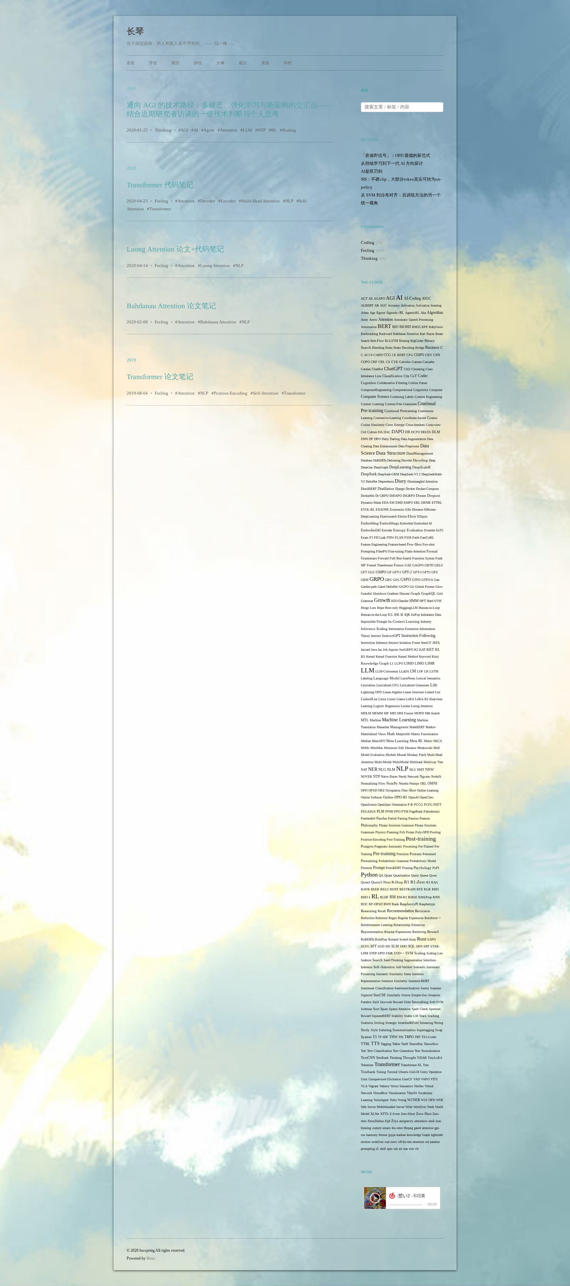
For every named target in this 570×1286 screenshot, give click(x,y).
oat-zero (391, 1142)
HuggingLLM (408, 608)
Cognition (368, 383)
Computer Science (375, 397)
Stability (397, 1016)
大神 (220, 63)
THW (393, 1037)
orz (427, 1142)
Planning (392, 832)
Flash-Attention (415, 551)
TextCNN (368, 1058)
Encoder (228, 200)
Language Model (386, 678)
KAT (422, 649)
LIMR (429, 663)
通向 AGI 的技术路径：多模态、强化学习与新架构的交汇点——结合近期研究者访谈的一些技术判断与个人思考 (229, 109)
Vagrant (373, 1086)
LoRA (410, 699)
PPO (397, 811)
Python (369, 874)
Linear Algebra (392, 692)
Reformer (381, 918)
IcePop (415, 614)
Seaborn (366, 960)
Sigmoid (366, 995)
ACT (364, 298)
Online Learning (427, 790)
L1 (392, 663)
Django (400, 489)
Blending (378, 347)
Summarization (404, 1030)
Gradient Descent (398, 593)
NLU (412, 769)
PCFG (428, 804)
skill (383, 1149)
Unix (364, 1079)
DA (380, 432)
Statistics (367, 1023)
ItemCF (426, 642)
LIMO (419, 663)
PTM (404, 811)
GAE (408, 565)
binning (366, 1128)
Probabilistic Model (423, 861)
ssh (396, 1149)
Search (377, 960)
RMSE (412, 897)
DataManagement (419, 453)
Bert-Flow (377, 341)
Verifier (419, 1086)
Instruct (376, 636)
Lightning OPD (371, 692)
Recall (382, 911)
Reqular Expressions (397, 932)
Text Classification (379, 1051)
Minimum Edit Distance (400, 748)
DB (407, 432)
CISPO (419, 355)
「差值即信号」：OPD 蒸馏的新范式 (395, 155)
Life (433, 684)
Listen (391, 699)
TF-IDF (383, 1037)
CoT (413, 376)
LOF (420, 671)
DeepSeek (369, 474)
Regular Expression (411, 918)
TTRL (365, 1044)
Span (384, 1009)
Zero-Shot (423, 1114)
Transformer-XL (411, 1065)
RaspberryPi (409, 904)
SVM (409, 953)
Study (365, 1030)
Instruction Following (418, 636)
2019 (131, 360)
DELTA (426, 432)
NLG (382, 769)
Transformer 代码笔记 (160, 185)
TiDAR (422, 1058)
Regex (393, 918)
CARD (378, 355)
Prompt (379, 867)
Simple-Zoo (419, 995)
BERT (384, 326)
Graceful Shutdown (373, 593)
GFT (364, 572)
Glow (439, 586)
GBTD (429, 565)
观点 (243, 63)
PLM (380, 811)
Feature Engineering (374, 544)
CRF (374, 362)
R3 (428, 882)
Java (374, 649)
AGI (184, 130)
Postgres (367, 846)
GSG (396, 580)
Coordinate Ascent (414, 418)
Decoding (420, 460)
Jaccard (365, 649)
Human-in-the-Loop (374, 614)
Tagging (386, 1044)
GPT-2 (407, 572)
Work (430, 1107)
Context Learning (372, 404)
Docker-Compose (427, 489)
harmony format (376, 1135)
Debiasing (393, 460)
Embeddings (389, 523)
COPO (365, 362)
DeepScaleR (421, 467)
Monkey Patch (416, 755)
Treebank (368, 1072)
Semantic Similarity (389, 974)
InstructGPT (391, 636)
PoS (402, 832)
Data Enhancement (385, 446)
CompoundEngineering (376, 390)
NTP (262, 130)
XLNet (374, 1114)
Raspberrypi (427, 904)
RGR (427, 889)
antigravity (406, 1121)
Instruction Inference (374, 642)
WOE (439, 1100)
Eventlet (429, 530)
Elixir (412, 516)
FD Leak (380, 537)
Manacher (383, 727)
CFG (409, 355)
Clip (406, 376)
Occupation (393, 790)
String (438, 1023)
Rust (421, 939)
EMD (399, 502)
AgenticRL (412, 312)
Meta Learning (397, 741)
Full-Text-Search (400, 558)
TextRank (382, 1058)
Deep (432, 460)
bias (438, 1121)
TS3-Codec (429, 1037)
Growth (382, 600)
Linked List (432, 692)
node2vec (377, 1142)
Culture (372, 432)
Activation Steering (428, 305)
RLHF (384, 897)
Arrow (373, 319)
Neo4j (402, 776)
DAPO (398, 431)
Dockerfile (367, 495)
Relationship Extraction (409, 925)
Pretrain (416, 854)
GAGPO (418, 565)
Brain (389, 347)
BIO (395, 327)
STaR (389, 953)
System (366, 1037)
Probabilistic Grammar (394, 861)
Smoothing (420, 1002)
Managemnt (399, 727)
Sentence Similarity (394, 981)
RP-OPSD (376, 904)
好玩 (198, 63)
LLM (247, 130)
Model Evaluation (373, 755)
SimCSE (379, 995)
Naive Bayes (389, 776)
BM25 (416, 327)
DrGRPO (409, 495)
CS (388, 362)
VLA (364, 1086)
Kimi (435, 656)
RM (393, 897)
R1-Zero (417, 882)
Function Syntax (423, 558)
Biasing (404, 341)
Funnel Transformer (380, 565)
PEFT (437, 804)
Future (399, 565)
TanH (404, 1044)
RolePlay (381, 939)
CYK (394, 362)
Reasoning (369, 911)
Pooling (435, 832)
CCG (387, 355)
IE (401, 614)
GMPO (381, 572)
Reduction (367, 918)
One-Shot (408, 790)
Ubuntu (403, 1072)
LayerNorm (407, 678)
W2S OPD (428, 1100)
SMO (403, 946)
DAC (387, 432)
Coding (367, 242)
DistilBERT (369, 489)
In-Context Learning (404, 621)
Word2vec (419, 1107)
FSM (407, 537)
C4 (370, 355)
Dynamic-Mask (371, 502)
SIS (387, 946)
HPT (423, 601)
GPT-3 (417, 572)
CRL (381, 362)
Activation (408, 305)
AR (376, 305)
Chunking (418, 369)
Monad (401, 755)
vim (411, 1149)
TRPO (409, 1037)
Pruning (407, 868)
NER (372, 769)
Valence (384, 1086)
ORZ (381, 790)
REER (375, 889)
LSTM (433, 671)
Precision (402, 854)
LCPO (399, 663)
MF (386, 713)
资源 (265, 63)
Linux (382, 699)
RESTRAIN (407, 889)
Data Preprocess (408, 446)
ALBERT (367, 305)
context (377, 1128)
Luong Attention (215, 265)
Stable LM (411, 1016)
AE (370, 298)
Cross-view (433, 425)
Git (412, 586)
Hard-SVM (434, 601)
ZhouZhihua (375, 1121)
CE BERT (398, 355)
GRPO (376, 579)
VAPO (425, 1079)
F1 (371, 537)
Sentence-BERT (418, 981)
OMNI (432, 783)
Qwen (433, 875)
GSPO (405, 580)
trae (405, 1149)
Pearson (425, 818)
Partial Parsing (397, 818)
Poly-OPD (422, 832)
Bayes (430, 334)
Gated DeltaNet (388, 586)
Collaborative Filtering (392, 383)
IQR (407, 614)
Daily (385, 439)
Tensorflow (431, 1044)
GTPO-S (427, 580)
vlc (417, 1149)
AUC (383, 305)
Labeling (366, 678)
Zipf (387, 1121)
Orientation (399, 804)
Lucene (405, 706)
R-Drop (397, 882)
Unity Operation (431, 1072)
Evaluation (415, 530)
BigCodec (417, 341)
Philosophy (369, 825)
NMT (420, 769)
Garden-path (369, 586)
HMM (414, 601)
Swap (438, 1030)
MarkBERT (417, 727)
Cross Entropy (395, 425)
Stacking (433, 1016)
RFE (420, 889)
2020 (131, 168)
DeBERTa (379, 460)
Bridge (419, 347)
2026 (131, 88)
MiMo (365, 748)
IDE (396, 614)
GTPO (416, 580)
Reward (433, 932)
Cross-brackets (415, 425)
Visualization (397, 1093)
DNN (364, 439)
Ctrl (363, 432)
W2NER (413, 1100)
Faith (415, 537)
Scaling (289, 130)
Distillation (386, 489)
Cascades (428, 362)
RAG (434, 882)
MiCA (437, 741)
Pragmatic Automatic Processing (395, 846)
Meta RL (416, 741)
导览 (153, 63)
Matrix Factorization (424, 734)
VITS (434, 1079)
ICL (390, 614)
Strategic (391, 1023)
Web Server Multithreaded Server (382, 1107)
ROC (364, 904)
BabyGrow (436, 327)
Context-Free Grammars (401, 404)
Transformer (160, 208)
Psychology (422, 868)
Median (366, 741)
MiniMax (376, 748)
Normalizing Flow (373, 783)
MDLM (366, 713)
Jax (380, 649)
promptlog (368, 1149)
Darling (395, 439)
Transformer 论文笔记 (160, 377)
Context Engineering (428, 397)
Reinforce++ (433, 918)
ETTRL (437, 502)
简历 (175, 63)
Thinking (163, 130)
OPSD (372, 790)
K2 (416, 649)
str (400, 1149)
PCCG (418, 804)
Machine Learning (399, 719)
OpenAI (413, 797)
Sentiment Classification (377, 988)
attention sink (424, 1121)
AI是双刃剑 (371, 171)
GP (389, 572)
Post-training (421, 839)
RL (274, 130)
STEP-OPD (377, 953)
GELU (438, 565)
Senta (407, 974)
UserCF (407, 1079)
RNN (436, 897)
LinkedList (369, 699)
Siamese (435, 988)
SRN (419, 946)
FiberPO (381, 551)
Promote (366, 868)
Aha (423, 312)
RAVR (365, 889)
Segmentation (413, 960)
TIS (400, 1037)
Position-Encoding (230, 393)
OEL (423, 783)
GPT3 (426, 572)
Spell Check (420, 1009)
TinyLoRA (435, 1058)
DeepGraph (381, 467)
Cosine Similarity (373, 425)
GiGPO (404, 586)
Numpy (414, 783)
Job (385, 649)
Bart (423, 334)
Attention (228, 130)
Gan (436, 580)
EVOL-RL (368, 509)
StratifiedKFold (408, 1023)
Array (364, 319)
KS (363, 656)
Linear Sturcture (413, 692)
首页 (131, 63)
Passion (413, 818)
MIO (393, 713)
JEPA (436, 642)
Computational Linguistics (410, 390)
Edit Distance (414, 509)
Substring (385, 1030)
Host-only (391, 608)
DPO (377, 439)
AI (196, 130)
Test (363, 1051)
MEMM (377, 713)
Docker (410, 489)
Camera (417, 362)
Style (374, 1030)
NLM (391, 769)
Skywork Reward (391, 1002)
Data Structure (390, 453)
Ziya (394, 1121)
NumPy (392, 783)
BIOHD (405, 327)
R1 (406, 882)
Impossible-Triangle (374, 621)
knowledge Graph (418, 1135)
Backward (385, 334)
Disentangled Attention (422, 481)
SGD (381, 946)
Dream (421, 495)
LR (426, 671)
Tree (425, 1065)
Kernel (370, 656)
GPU (434, 572)
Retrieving (419, 932)
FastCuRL (427, 537)
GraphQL (428, 593)
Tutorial (392, 1072)
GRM (364, 580)
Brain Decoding (404, 347)
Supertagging (425, 1030)
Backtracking (369, 334)
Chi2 (407, 369)
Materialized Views (373, 734)
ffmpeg (408, 1128)
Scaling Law (435, 953)
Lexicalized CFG (387, 685)
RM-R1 (402, 897)
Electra (402, 516)
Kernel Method (408, 656)
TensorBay (416, 1044)
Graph (415, 593)
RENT (394, 889)
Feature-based (397, 544)
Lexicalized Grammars (414, 685)
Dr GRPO (382, 495)
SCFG (365, 946)
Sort (376, 1009)
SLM (395, 946)
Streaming (426, 1023)
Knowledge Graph (375, 663)
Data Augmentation (413, 439)
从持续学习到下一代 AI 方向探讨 (392, 163)
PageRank (416, 811)
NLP (289, 200)
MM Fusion (405, 713)
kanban (401, 1135)
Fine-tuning (396, 551)
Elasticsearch (388, 516)
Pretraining (369, 861)
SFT (373, 946)
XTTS (384, 1114)
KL (437, 649)
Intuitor (393, 642)
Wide (408, 1107)
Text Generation (403, 1051)
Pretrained (429, 854)
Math (391, 734)
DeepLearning (400, 467)
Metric (428, 741)
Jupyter (393, 649)
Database (366, 460)
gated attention (423, 1128)
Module (391, 755)
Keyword (425, 656)
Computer (435, 390)
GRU (388, 580)
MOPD (419, 713)
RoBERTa (367, 939)
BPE (425, 327)
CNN (436, 355)
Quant (388, 875)
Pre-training (384, 853)
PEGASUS (368, 811)
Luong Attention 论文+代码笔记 (175, 249)
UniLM (414, 1072)
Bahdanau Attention (218, 321)
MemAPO (378, 741)
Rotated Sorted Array (402, 939)
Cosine (432, 418)
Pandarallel (368, 818)
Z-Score (395, 1114)
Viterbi (412, 1093)
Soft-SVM (436, 1002)
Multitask (416, 762)
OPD (364, 790)
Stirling (379, 1023)
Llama (400, 699)
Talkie (396, 1044)
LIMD (409, 663)
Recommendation (400, 911)
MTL (365, 720)
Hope (380, 608)
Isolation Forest (409, 642)
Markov (431, 727)
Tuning (381, 1072)
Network (413, 776)
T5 (375, 1037)
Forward (383, 558)
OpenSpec (384, 804)
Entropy (399, 530)
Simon (405, 995)
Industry (426, 621)
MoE (436, 748)
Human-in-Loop (429, 608)
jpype (392, 1135)
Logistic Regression (386, 706)
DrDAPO (396, 495)
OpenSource (369, 804)
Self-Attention (265, 393)
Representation (372, 932)
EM (392, 502)
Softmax (366, 1009)
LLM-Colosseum (386, 671)
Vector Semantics (401, 1086)
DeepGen (367, 467)
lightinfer (437, 1135)
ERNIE (426, 502)
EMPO (408, 502)
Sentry (425, 988)
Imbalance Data (431, 614)
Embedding (370, 523)
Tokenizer (367, 1065)
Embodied (406, 523)
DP (371, 439)
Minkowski (424, 748)
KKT (430, 649)
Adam (365, 312)
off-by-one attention (411, 1142)
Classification (392, 376)
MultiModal (401, 762)
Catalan (366, 369)
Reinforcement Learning (377, 925)
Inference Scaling (374, 629)
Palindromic (432, 811)
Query (415, 875)
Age (372, 312)
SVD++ (399, 953)
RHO (435, 889)
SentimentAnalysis (407, 988)
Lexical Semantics (428, 678)
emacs (387, 1128)
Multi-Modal (383, 762)
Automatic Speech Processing (413, 319)
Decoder (207, 200)
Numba (403, 783)
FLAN (399, 537)
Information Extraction (404, 629)
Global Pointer (424, 586)
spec (390, 1149)
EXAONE (382, 509)
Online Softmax (371, 797)
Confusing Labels (402, 397)
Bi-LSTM (391, 341)
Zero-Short (408, 1114)
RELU (384, 889)
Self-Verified (404, 967)
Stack (423, 1016)
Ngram (425, 776)
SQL (411, 946)
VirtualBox (380, 1093)
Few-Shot (414, 544)
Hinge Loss (368, 608)
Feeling (161, 200)
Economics (397, 509)
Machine (375, 720)
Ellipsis (422, 516)
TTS (375, 1043)
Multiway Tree (433, 762)
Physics (380, 832)
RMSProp (425, 897)
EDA (385, 502)
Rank (395, 904)
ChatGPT (393, 368)
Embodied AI (423, 523)
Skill (375, 1002)
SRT (426, 946)
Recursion (422, 911)
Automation (369, 327)
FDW (390, 537)
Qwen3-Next (381, 882)
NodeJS (436, 776)
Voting (401, 1100)
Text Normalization (427, 1051)
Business (432, 347)
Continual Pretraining (400, 411)
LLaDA (404, 671)
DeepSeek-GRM (388, 474)
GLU (371, 572)
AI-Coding (412, 298)
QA (381, 875)
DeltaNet (371, 481)
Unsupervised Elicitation (384, 1079)
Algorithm (435, 312)
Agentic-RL (395, 312)
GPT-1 (397, 572)
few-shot (397, 1128)
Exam (364, 537)
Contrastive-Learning (387, 418)
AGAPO (379, 298)
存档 (288, 63)
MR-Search (432, 713)
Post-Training (396, 839)
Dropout (433, 495)
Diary (400, 481)
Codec (423, 376)
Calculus (405, 362)
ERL (417, 502)
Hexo (150, 1258)
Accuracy (394, 305)
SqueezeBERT (381, 1016)
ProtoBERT (393, 868)
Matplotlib (403, 734)
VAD (416, 1079)
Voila (393, 1100)
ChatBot (377, 369)
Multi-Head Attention (260, 200)
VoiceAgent (381, 1100)
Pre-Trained (425, 846)
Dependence (386, 481)
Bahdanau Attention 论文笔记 (171, 306)
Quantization (401, 875)
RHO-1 (365, 897)
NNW (429, 769)
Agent (209, 130)
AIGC (426, 298)
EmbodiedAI (371, 530)
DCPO (415, 432)
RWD (387, 904)
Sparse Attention (400, 1009)
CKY (428, 355)
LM (413, 671)
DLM (436, 432)
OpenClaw (426, 797)
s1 (377, 1149)
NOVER (366, 776)
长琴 (135, 31)
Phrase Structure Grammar (396, 825)
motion (365, 1142)
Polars (410, 832)
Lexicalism (368, 685)
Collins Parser (417, 383)
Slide (407, 1002)
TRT (418, 1037)
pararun (435, 1142)
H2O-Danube (399, 601)
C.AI (364, 355)
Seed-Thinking (393, 960)
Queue (424, 875)
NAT (364, 769)
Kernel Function (386, 656)
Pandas (381, 818)
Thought (409, 1058)
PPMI (389, 811)
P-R (410, 804)
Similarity (393, 995)
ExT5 (439, 530)
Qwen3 (365, 882)
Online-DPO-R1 (395, 797)
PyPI (435, 868)
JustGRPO (406, 649)
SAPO (431, 939)
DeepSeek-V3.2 (410, 474)
